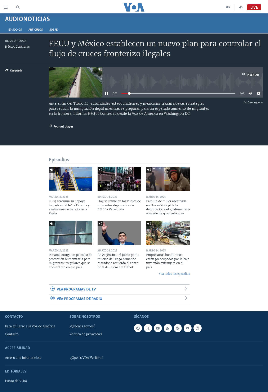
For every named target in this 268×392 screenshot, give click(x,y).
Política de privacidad (86, 334)
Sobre (53, 29)
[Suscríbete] (188, 328)
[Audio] (240, 7)
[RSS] (168, 328)
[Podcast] (178, 328)
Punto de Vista (16, 381)
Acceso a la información (23, 358)
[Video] (228, 7)
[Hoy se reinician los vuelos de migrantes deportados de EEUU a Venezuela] (119, 179)
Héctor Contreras (17, 46)
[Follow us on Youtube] (158, 328)
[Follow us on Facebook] (138, 328)
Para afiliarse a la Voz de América (30, 326)
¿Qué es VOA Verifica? (86, 358)
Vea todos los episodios (174, 274)
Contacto (12, 334)
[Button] (13, 71)
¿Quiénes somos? (82, 326)
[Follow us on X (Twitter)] (148, 328)
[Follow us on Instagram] (197, 328)
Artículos (35, 29)
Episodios (15, 29)
